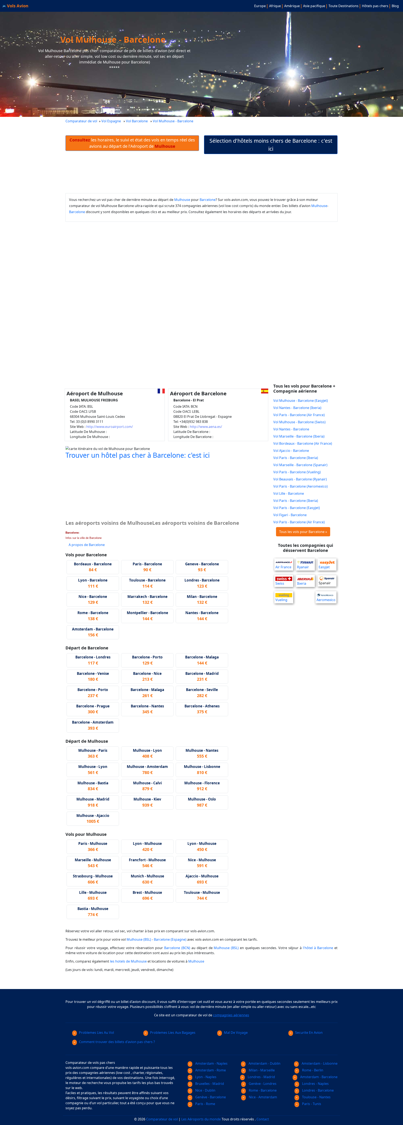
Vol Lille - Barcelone (288, 493)
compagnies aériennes (231, 1015)
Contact (262, 1119)
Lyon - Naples (205, 1077)
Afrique (275, 6)
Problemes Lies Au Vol (96, 1032)
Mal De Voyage (236, 1032)
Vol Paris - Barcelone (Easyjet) (296, 507)
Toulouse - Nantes (316, 1097)
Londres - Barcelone (317, 1090)
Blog (395, 6)
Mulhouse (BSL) (139, 939)
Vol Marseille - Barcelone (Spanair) (300, 465)
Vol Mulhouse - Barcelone (173, 121)
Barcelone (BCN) (177, 948)
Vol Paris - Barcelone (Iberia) (295, 457)
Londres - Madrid (261, 1077)
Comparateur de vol (81, 121)
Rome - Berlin (312, 1070)
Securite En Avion (309, 1032)
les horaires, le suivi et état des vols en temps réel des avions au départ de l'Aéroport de (132, 143)
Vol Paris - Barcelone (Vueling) (297, 472)
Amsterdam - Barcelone (318, 1077)
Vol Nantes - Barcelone (291, 429)
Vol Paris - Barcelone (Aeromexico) (300, 486)
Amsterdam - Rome (210, 1070)
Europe (260, 6)
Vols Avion (17, 6)
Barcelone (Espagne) (170, 939)
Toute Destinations (343, 6)
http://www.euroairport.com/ (109, 426)
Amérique (292, 6)
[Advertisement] (201, 173)
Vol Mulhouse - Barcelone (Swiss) (299, 422)
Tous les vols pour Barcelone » (303, 531)
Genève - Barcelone (210, 1097)
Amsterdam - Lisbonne (319, 1063)
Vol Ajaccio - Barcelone (291, 450)
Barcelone (208, 199)
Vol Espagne (111, 121)
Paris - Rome (204, 1103)
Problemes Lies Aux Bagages (172, 1032)
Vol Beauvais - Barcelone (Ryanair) (300, 479)
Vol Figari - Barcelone (290, 515)
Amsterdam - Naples (211, 1063)
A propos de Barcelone (87, 544)
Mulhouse (182, 199)
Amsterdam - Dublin (264, 1063)
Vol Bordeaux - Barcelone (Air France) (302, 443)
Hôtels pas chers (375, 6)
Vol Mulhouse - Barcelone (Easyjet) (300, 400)
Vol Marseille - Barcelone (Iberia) (298, 436)
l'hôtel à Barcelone (318, 948)
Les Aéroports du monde (201, 1119)
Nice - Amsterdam (262, 1097)
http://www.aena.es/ (206, 426)
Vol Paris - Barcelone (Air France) (299, 415)
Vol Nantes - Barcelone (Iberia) (297, 407)
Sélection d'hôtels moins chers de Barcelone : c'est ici (270, 144)
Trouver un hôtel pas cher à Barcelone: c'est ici (137, 455)
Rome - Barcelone (262, 1090)
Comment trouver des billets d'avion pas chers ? (117, 1041)
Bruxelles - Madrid (209, 1083)
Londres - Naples (315, 1083)
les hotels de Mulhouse (128, 961)
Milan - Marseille (261, 1070)
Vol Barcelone (137, 121)
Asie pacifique (314, 6)
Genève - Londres (262, 1083)
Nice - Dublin (204, 1090)
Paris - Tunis (311, 1103)
